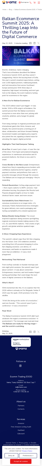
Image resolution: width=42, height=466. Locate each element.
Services (21, 419)
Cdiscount (21, 433)
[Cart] (34, 2)
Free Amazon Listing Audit (21, 427)
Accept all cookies (21, 461)
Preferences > (28, 455)
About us (21, 401)
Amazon (21, 423)
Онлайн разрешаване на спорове (19, 444)
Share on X (38, 332)
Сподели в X (38, 43)
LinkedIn (20, 366)
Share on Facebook (30, 43)
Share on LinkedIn (34, 43)
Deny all (11, 455)
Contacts (21, 409)
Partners (21, 405)
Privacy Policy (27, 451)
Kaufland (21, 430)
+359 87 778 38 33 (30, 2)
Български (25, 2)
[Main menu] (38, 3)
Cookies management (31, 445)
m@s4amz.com (21, 387)
